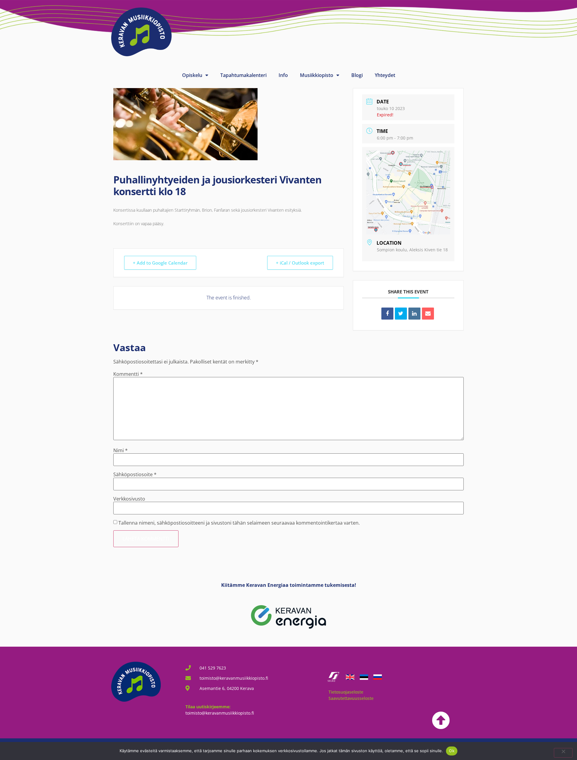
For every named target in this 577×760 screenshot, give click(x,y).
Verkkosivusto (129, 498)
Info (283, 75)
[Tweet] (401, 314)
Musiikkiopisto (316, 75)
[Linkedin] (414, 314)
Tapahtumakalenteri (243, 75)
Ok (451, 750)
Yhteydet (385, 75)
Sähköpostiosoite (135, 474)
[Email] (428, 314)
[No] (563, 753)
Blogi (357, 75)
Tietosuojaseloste (345, 692)
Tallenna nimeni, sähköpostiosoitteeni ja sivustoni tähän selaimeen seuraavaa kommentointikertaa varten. (239, 522)
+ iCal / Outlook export (300, 263)
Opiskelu (192, 75)
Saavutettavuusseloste (351, 698)
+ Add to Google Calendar (160, 263)
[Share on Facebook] (387, 314)
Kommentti (128, 374)
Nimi (120, 450)
